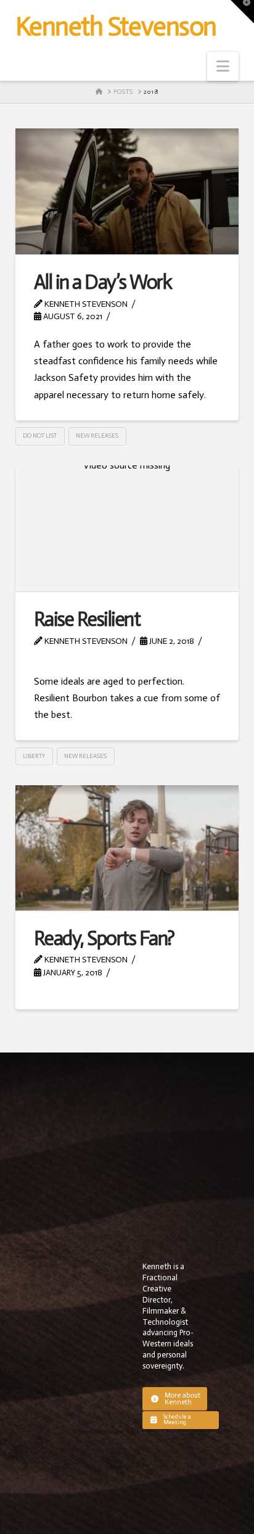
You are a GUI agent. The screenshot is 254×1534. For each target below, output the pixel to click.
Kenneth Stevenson (115, 27)
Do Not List (40, 436)
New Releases (97, 436)
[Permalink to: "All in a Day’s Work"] (127, 191)
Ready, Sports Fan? (104, 938)
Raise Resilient (87, 619)
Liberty (34, 756)
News (51, 653)
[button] (223, 66)
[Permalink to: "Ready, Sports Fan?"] (127, 848)
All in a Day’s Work (102, 282)
